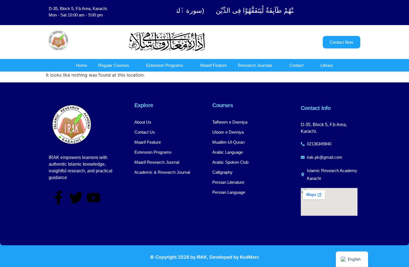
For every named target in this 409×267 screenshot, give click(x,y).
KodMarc (249, 257)
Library (327, 65)
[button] (332, 12)
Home (81, 65)
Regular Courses (113, 65)
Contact (296, 65)
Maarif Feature (213, 65)
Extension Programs (164, 65)
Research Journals (255, 65)
